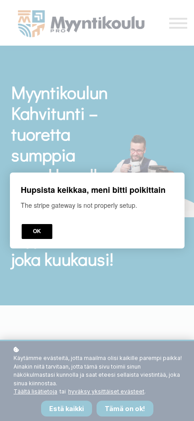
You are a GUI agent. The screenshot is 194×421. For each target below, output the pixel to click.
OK (37, 231)
